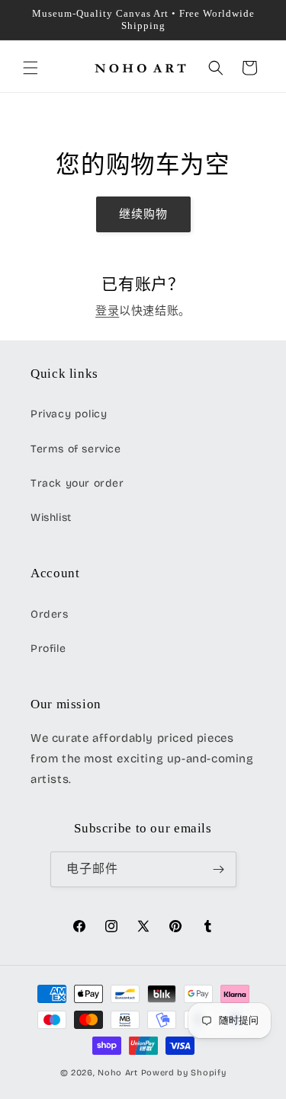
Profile (48, 648)
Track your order (77, 483)
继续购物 (143, 214)
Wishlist (51, 517)
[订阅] (219, 869)
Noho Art (118, 1073)
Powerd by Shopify (184, 1073)
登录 (107, 311)
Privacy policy (69, 413)
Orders (50, 614)
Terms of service (76, 448)
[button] (30, 68)
